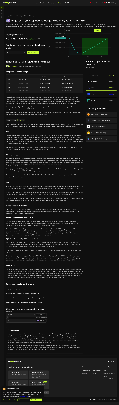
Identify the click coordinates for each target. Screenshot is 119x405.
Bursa (94, 373)
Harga (7, 16)
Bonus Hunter (52, 3)
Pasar (60, 3)
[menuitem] (2, 7)
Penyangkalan (101, 399)
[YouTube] (111, 362)
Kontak (105, 376)
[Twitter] (109, 362)
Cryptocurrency (97, 370)
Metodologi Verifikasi (109, 379)
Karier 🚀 (84, 373)
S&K (90, 399)
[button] (44, 289)
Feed (37, 3)
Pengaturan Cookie (111, 399)
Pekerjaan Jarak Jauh (109, 373)
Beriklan (67, 3)
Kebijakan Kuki (24, 396)
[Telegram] (114, 362)
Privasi (94, 399)
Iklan (104, 370)
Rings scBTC (14, 16)
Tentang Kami (86, 370)
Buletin (42, 3)
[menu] (2, 12)
